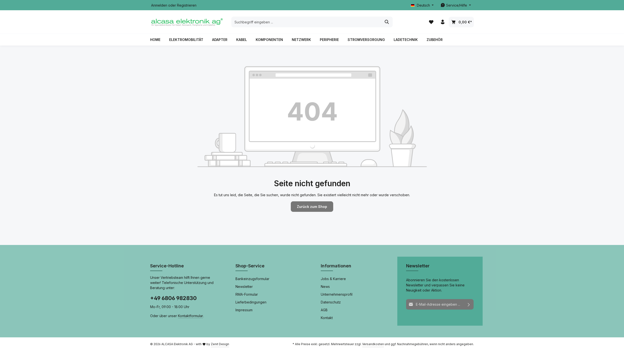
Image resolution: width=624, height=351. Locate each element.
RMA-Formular (246, 294)
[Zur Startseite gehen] (186, 22)
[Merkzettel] (431, 22)
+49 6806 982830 (173, 298)
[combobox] (306, 22)
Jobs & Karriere (333, 279)
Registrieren (186, 5)
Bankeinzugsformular (252, 279)
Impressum (244, 310)
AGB (324, 310)
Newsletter (244, 286)
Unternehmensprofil (336, 294)
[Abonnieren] (469, 304)
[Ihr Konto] (442, 22)
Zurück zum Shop (312, 207)
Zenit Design (220, 344)
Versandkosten (373, 344)
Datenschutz (331, 302)
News (325, 286)
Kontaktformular (190, 316)
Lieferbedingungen (250, 302)
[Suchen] (387, 22)
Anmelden (159, 5)
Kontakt (327, 318)
